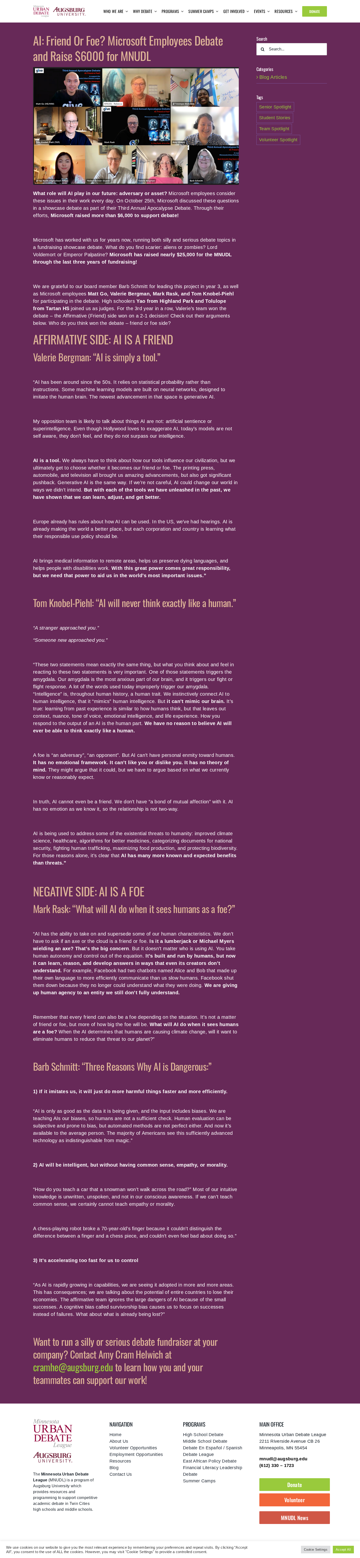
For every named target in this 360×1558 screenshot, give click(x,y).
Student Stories (274, 117)
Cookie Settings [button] (316, 1549)
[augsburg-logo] (69, 9)
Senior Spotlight (275, 107)
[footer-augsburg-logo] (52, 1454)
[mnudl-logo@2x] (41, 7)
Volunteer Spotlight (278, 139)
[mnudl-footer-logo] (52, 1420)
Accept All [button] (343, 1549)
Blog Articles (273, 77)
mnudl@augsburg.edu (283, 1458)
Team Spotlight (274, 128)
